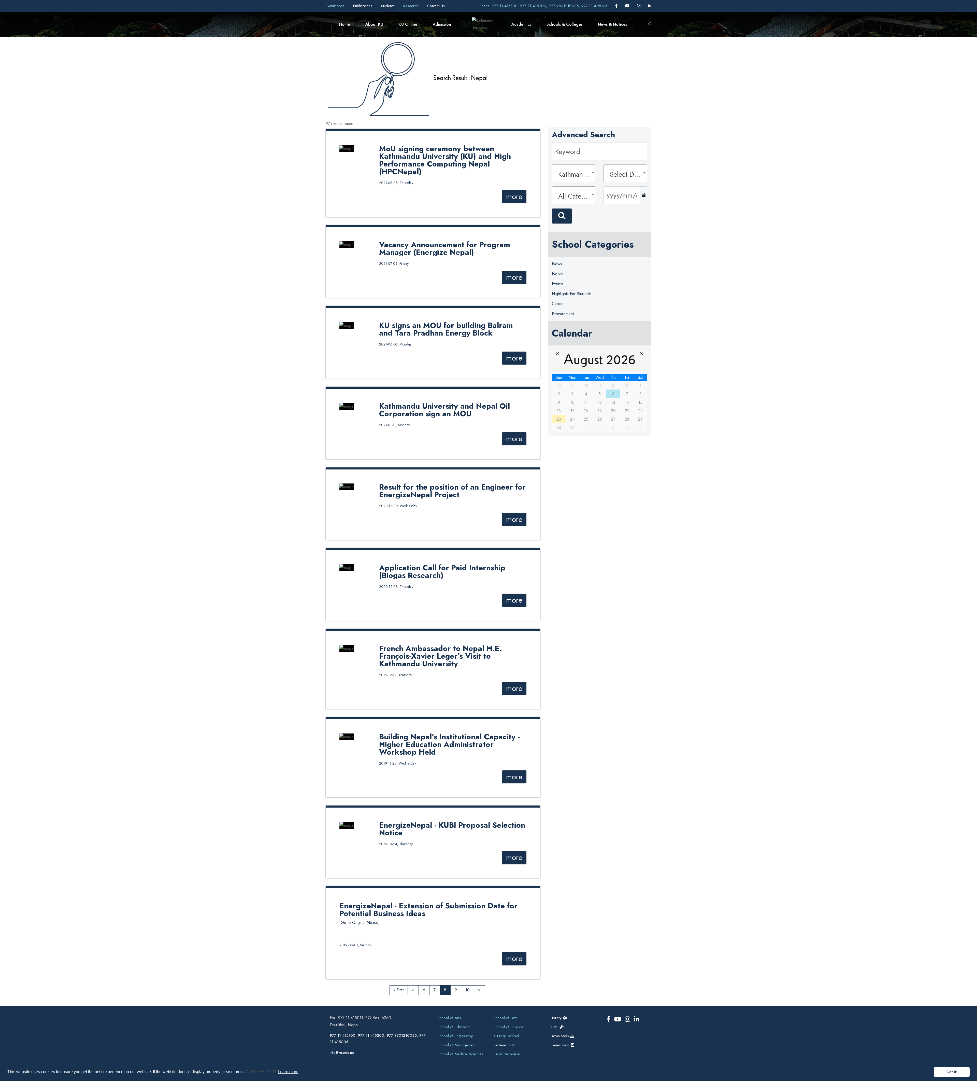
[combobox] (574, 173)
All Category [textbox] (575, 196)
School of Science (508, 1027)
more (514, 196)
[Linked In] (649, 6)
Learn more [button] (288, 1072)
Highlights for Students (572, 294)
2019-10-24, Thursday (396, 844)
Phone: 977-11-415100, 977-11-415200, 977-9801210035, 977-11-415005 (544, 6)
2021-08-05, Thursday (396, 182)
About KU (374, 24)
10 (467, 990)
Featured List (504, 1045)
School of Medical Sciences (460, 1054)
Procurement (563, 314)
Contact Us (436, 6)
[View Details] (346, 148)
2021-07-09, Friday (394, 263)
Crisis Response (507, 1054)
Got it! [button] (951, 1072)
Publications (363, 6)
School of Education (454, 1027)
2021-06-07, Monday (395, 344)
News (557, 264)
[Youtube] (628, 6)
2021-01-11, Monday (394, 424)
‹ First (399, 990)
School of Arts (449, 1018)
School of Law (505, 1018)
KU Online (408, 24)
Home (344, 24)
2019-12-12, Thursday (395, 674)
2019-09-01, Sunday (355, 945)
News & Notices (612, 24)
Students (388, 6)
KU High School (506, 1036)
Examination (336, 6)
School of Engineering (455, 1036)
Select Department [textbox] (627, 174)
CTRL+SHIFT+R (261, 1072)
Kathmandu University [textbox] (575, 174)
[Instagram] (639, 6)
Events (557, 284)
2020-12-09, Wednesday (398, 505)
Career (558, 304)
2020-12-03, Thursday (396, 586)
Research (411, 6)
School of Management (456, 1045)
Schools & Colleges (564, 24)
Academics (521, 24)
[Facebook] (617, 6)
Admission (442, 24)
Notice (558, 274)
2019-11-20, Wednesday (397, 763)
